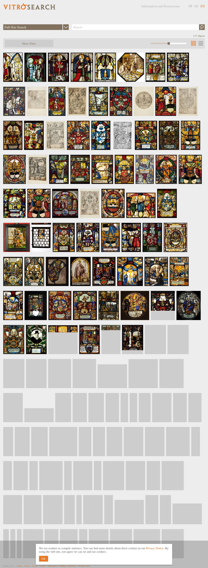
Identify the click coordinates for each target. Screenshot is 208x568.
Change (66, 27)
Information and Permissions (161, 6)
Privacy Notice (154, 548)
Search (202, 27)
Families (42, 566)
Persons (35, 566)
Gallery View (200, 43)
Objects (27, 566)
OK (43, 559)
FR (190, 6)
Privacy (19, 566)
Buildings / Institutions (67, 566)
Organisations (52, 566)
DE (196, 6)
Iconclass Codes (84, 566)
